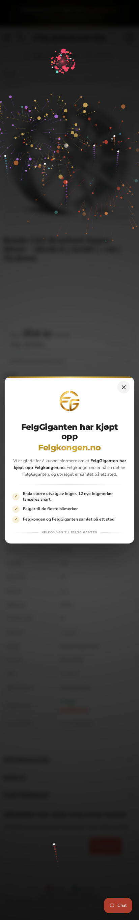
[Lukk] (123, 387)
